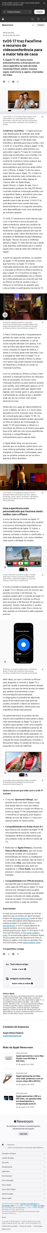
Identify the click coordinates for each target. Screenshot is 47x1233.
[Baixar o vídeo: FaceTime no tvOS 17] (42, 322)
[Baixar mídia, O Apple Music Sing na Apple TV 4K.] (42, 492)
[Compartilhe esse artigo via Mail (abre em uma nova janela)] (13, 82)
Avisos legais (38, 1226)
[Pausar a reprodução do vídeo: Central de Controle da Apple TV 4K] (5, 567)
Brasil (4, 1217)
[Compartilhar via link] (18, 82)
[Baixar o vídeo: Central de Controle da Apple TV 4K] (42, 574)
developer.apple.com (21, 918)
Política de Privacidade (9, 1226)
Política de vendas (25, 1226)
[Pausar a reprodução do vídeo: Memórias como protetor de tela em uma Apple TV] (5, 773)
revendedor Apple (8, 1205)
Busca (41, 25)
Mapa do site (6, 1229)
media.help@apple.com (12, 1036)
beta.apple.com (9, 926)
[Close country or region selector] (44, 3)
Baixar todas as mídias (21, 983)
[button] (17, 11)
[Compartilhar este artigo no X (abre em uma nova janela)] (9, 82)
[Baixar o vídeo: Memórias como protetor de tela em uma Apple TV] (42, 780)
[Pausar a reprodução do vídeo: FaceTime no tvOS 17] (5, 315)
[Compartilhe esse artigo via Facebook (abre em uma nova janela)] (4, 82)
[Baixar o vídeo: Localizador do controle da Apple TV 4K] (42, 669)
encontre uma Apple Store (29, 1204)
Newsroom (7, 25)
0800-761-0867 (38, 1205)
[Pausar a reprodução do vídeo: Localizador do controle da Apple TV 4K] (5, 661)
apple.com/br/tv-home (31, 943)
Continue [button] (39, 12)
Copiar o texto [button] (18, 969)
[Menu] (44, 19)
